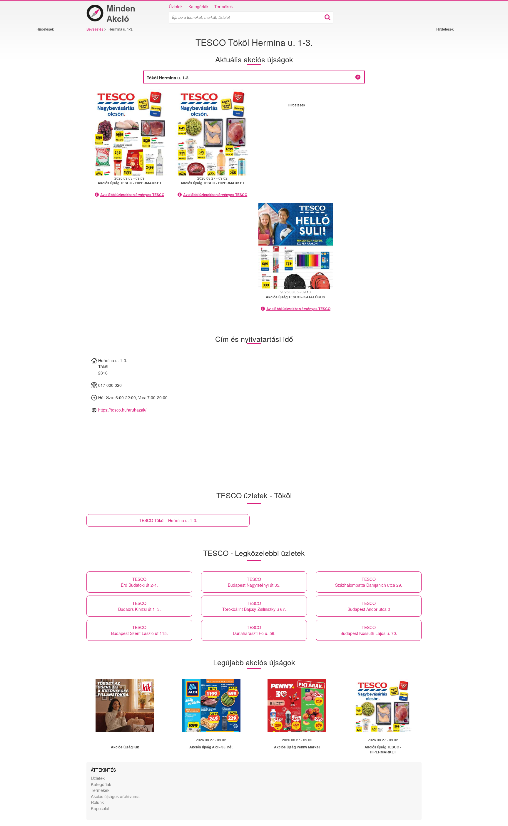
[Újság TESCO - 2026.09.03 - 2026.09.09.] (129, 132)
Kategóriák (198, 6)
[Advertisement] (54, 119)
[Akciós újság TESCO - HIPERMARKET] (383, 705)
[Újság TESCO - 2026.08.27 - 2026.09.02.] (213, 132)
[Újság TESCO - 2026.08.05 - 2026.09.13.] (295, 246)
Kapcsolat (100, 808)
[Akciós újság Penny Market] (297, 705)
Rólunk (97, 802)
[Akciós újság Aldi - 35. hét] (211, 705)
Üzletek (176, 6)
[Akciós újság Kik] (125, 705)
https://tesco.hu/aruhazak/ (122, 410)
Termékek (223, 6)
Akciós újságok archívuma (115, 796)
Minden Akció (120, 13)
